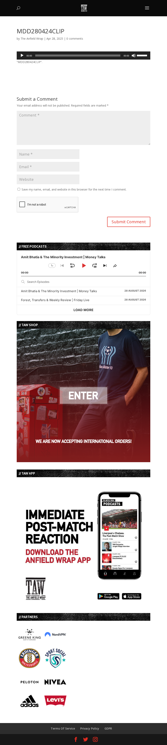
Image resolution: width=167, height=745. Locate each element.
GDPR (108, 728)
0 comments (74, 38)
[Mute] (134, 55)
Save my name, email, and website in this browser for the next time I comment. (74, 189)
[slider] (142, 55)
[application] (83, 55)
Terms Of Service (63, 728)
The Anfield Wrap (32, 38)
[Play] (22, 55)
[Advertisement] (64, 70)
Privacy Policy (89, 728)
